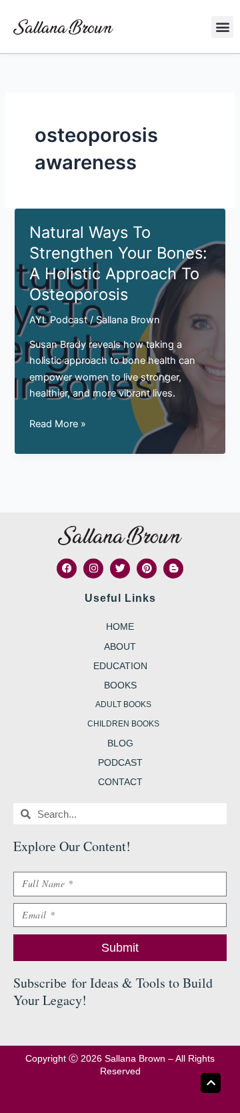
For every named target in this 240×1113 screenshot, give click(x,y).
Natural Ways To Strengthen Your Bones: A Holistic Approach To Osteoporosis (118, 263)
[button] (222, 27)
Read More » (57, 424)
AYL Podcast (58, 320)
